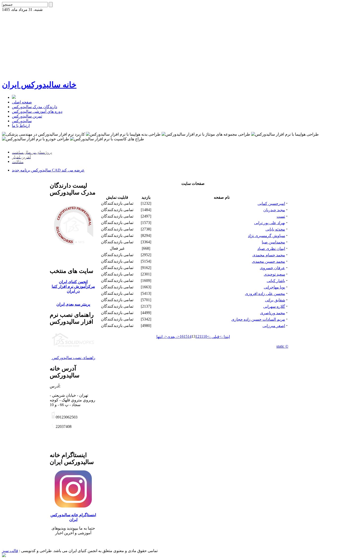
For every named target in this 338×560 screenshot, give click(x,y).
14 (190, 336)
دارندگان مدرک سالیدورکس (34, 107)
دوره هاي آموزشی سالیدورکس (37, 111)
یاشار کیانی (276, 281)
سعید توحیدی (274, 274)
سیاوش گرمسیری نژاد (266, 236)
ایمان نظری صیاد (271, 248)
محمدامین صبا (273, 242)
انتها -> (161, 337)
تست (281, 216)
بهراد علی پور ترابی (269, 223)
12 (197, 336)
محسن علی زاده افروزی (265, 294)
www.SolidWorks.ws (18, 143)
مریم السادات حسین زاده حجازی (258, 319)
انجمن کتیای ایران (73, 282)
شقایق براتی (275, 300)
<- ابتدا (224, 337)
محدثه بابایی (275, 229)
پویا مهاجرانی (274, 287)
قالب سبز (10, 551)
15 (186, 336)
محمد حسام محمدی (268, 255)
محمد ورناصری (272, 313)
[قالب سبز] (4, 556)
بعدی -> (173, 337)
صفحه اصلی (22, 102)
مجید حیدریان (274, 210)
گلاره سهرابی (274, 306)
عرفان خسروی (272, 268)
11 (201, 336)
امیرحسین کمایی (271, 203)
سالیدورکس (22, 121)
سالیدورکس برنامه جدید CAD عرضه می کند (48, 170)
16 (182, 336)
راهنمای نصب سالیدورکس (73, 358)
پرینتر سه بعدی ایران (73, 304)
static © (282, 346)
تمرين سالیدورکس (27, 116)
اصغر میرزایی (274, 326)
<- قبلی (213, 337)
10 (205, 336)
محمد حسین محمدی (268, 261)
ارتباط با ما (21, 125)
